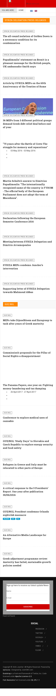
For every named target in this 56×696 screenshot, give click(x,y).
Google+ (39, 637)
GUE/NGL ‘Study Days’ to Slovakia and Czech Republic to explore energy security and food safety (28, 444)
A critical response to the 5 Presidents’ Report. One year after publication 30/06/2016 (25, 491)
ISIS (13, 519)
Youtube (39, 642)
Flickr (38, 650)
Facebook (39, 629)
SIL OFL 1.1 (35, 680)
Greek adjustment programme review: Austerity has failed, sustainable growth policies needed (27, 562)
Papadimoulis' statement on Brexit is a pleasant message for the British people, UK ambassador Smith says (27, 63)
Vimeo (38, 646)
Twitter (39, 633)
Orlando (6, 519)
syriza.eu (6, 670)
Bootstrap (7, 674)
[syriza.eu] (14, 3)
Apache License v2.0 (23, 676)
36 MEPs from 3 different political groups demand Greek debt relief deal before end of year (27, 124)
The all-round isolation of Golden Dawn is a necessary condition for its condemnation (27, 39)
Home (21, 10)
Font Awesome (9, 680)
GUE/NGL (9, 304)
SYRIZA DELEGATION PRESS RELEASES (25, 20)
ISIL (18, 519)
